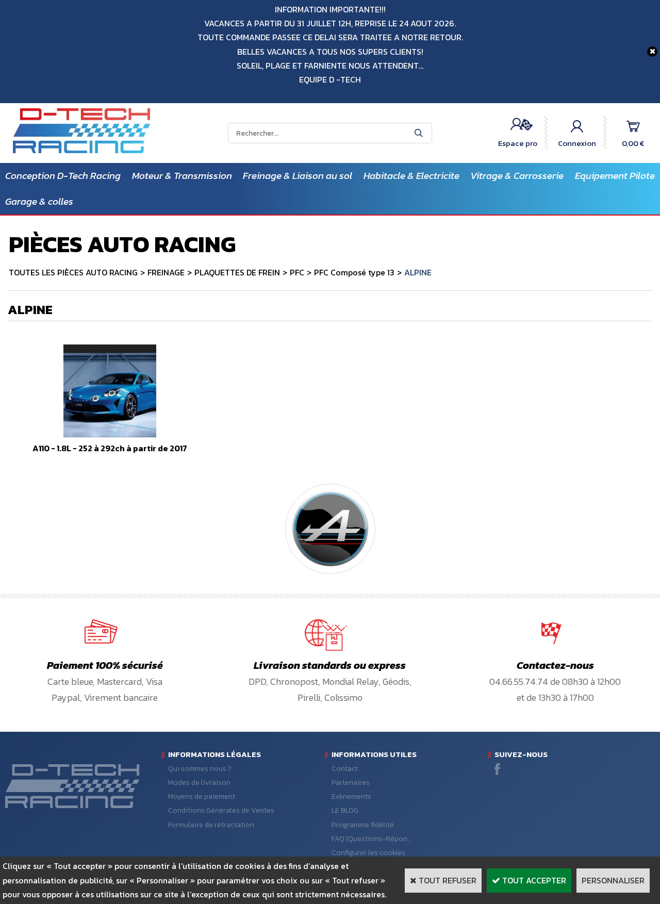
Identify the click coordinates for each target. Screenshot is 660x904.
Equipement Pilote (615, 175)
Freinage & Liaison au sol (297, 175)
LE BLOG (345, 810)
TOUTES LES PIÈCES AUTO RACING (73, 272)
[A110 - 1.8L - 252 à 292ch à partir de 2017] (109, 434)
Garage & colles (39, 201)
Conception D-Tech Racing (63, 175)
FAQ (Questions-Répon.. (371, 838)
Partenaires (351, 782)
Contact (345, 768)
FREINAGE (166, 272)
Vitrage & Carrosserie (517, 175)
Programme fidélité (363, 824)
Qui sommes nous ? (200, 768)
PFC (297, 272)
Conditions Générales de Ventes (221, 810)
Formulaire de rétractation (211, 824)
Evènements (351, 796)
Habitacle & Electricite (411, 175)
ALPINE (418, 272)
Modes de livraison (199, 782)
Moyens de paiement (201, 796)
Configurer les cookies (368, 852)
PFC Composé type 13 (354, 272)
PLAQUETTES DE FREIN (237, 272)
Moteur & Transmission (182, 175)
